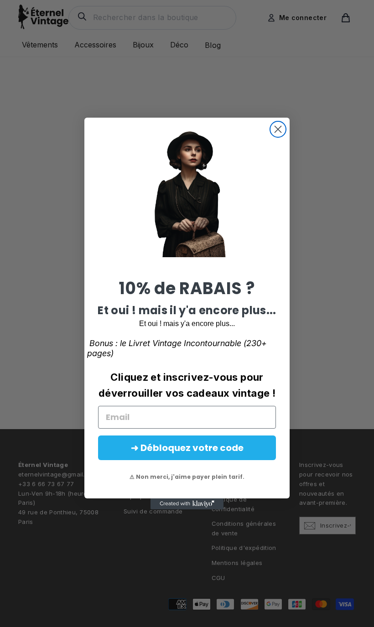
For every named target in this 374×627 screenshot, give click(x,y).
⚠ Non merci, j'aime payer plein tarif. (187, 477)
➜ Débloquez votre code (187, 447)
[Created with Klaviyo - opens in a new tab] (187, 503)
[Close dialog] (278, 129)
